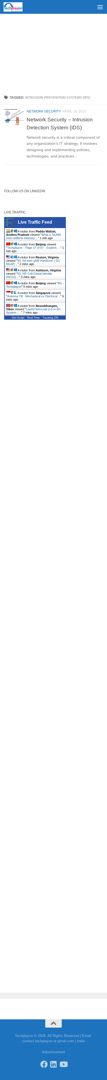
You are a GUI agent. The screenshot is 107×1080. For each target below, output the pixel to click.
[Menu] (100, 7)
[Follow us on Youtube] (63, 1064)
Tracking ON (50, 317)
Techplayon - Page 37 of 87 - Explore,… (33, 247)
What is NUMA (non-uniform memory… (33, 236)
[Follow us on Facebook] (44, 1064)
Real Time (33, 317)
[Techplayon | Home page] (16, 7)
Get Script (18, 317)
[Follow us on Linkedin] (53, 1064)
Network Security (44, 111)
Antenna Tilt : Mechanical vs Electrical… (33, 296)
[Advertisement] (53, 52)
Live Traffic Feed (35, 222)
